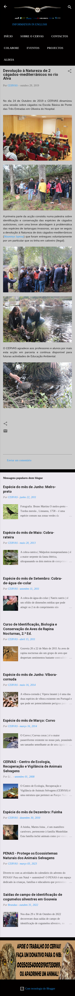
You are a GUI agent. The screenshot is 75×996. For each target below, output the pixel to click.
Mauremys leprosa (14, 236)
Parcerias (10, 447)
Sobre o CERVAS (32, 36)
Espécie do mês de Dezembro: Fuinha (32, 812)
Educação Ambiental (16, 439)
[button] (69, 71)
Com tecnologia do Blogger (39, 988)
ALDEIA (9, 59)
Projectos (55, 48)
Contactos (59, 36)
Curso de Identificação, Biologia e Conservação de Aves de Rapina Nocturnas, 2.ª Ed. (30, 629)
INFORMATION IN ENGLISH (29, 24)
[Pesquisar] (69, 8)
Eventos (33, 48)
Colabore (11, 48)
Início (8, 36)
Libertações (38, 439)
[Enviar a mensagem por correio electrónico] (5, 432)
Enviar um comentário (19, 460)
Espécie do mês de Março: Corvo (29, 720)
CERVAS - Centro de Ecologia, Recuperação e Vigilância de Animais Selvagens (32, 766)
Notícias (54, 439)
